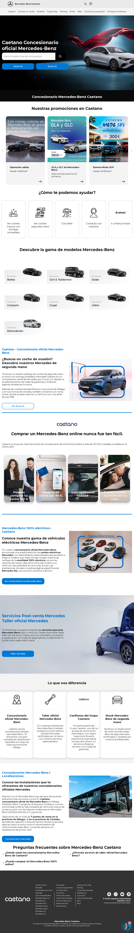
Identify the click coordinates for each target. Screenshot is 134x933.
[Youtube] (122, 894)
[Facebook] (109, 894)
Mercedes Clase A (41, 906)
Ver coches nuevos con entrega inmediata (13, 228)
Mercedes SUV (40, 901)
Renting (63, 11)
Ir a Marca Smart (120, 223)
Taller (79, 11)
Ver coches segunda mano (40, 225)
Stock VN (18, 66)
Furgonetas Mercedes (85, 890)
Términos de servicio (63, 901)
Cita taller (67, 223)
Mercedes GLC (40, 914)
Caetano (12, 11)
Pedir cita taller (18, 654)
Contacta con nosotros (94, 225)
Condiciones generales (64, 888)
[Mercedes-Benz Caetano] (10, 4)
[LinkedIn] (129, 894)
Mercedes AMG (40, 903)
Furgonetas (52, 11)
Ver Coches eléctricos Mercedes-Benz (23, 581)
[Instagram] (116, 894)
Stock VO (52, 66)
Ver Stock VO (18, 406)
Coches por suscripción (94, 11)
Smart (72, 11)
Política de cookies (63, 895)
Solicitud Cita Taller (84, 885)
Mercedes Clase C (41, 909)
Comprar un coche (26, 11)
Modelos (41, 11)
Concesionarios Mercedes (18, 839)
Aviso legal (60, 885)
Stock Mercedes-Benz (43, 895)
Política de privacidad (64, 898)
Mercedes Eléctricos (42, 898)
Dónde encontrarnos (116, 11)
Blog (79, 903)
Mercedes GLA (40, 911)
